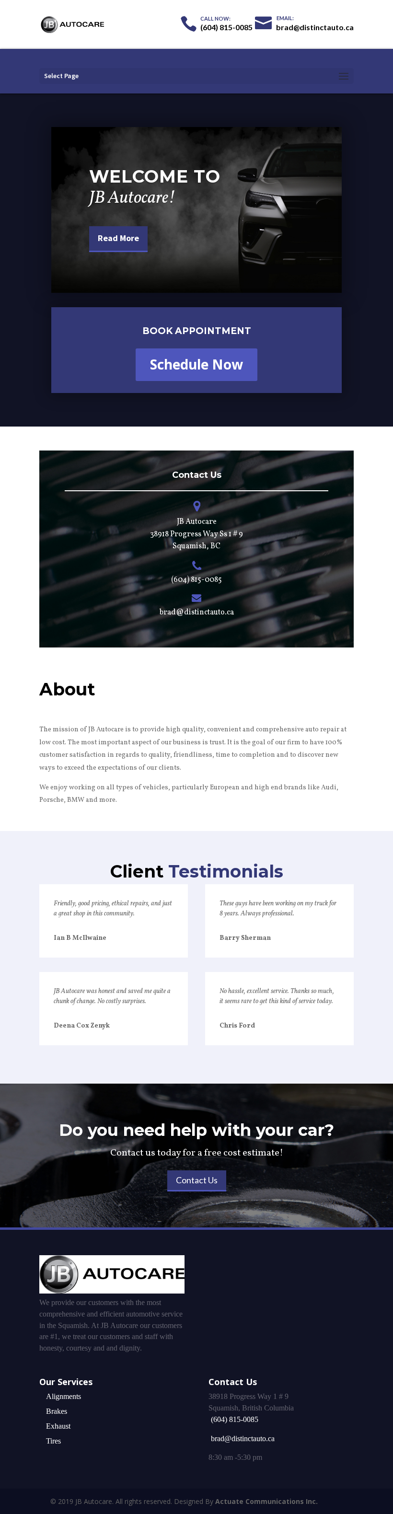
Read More (118, 237)
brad (168, 612)
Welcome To (154, 176)
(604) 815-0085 (196, 580)
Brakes (56, 1411)
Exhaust (58, 1426)
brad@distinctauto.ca (243, 1438)
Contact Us (197, 1180)
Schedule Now (196, 364)
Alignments (63, 1396)
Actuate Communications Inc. (266, 1501)
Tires (53, 1441)
